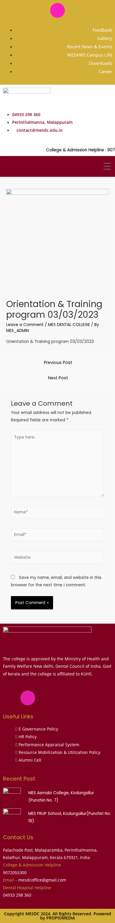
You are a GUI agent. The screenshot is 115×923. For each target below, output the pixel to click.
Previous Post (58, 362)
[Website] (57, 559)
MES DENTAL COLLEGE (69, 325)
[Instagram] (57, 10)
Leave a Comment (25, 325)
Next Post (58, 378)
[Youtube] (75, 10)
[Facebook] (40, 10)
